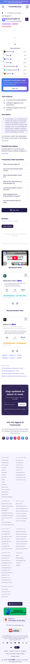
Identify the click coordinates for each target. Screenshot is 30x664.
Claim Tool (15, 88)
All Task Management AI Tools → (11, 370)
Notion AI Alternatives (21, 543)
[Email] (15, 643)
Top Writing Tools (6, 531)
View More (5, 140)
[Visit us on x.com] (3, 438)
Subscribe (22, 404)
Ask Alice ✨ (19, 562)
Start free (23, 1)
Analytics (18, 565)
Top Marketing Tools (6, 541)
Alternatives (6, 501)
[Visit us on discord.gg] (7, 438)
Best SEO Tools (5, 558)
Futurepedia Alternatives (8, 515)
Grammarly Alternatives (7, 513)
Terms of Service (6, 489)
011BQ (26, 659)
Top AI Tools (6, 528)
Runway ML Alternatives (21, 548)
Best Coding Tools (6, 560)
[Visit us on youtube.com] (19, 438)
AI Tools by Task (21, 457)
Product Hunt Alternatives (8, 524)
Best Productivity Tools (7, 572)
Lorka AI (19, 355)
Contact (11, 651)
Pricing (3, 482)
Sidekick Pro (5, 357)
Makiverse (4, 355)
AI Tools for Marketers (21, 516)
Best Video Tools (6, 565)
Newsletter (4, 472)
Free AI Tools (5, 465)
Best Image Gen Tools (7, 562)
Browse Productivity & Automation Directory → (15, 376)
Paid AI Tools (5, 596)
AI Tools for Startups (21, 520)
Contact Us (4, 484)
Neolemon (12, 357)
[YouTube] (11, 647)
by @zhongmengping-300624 (9, 297)
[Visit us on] (26, 438)
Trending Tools (5, 462)
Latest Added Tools (21, 560)
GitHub (3, 479)
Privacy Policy (5, 492)
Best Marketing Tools (7, 567)
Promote (17, 651)
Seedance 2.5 (12, 355)
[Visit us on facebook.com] (23, 438)
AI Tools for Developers (22, 518)
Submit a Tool (5, 487)
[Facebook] (19, 642)
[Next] (17, 303)
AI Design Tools (19, 467)
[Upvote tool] (25, 275)
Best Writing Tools (6, 555)
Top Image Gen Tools (7, 536)
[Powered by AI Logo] (15, 6)
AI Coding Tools (19, 462)
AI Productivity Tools (21, 477)
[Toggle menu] (3, 6)
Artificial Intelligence (6, 26)
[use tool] (26, 19)
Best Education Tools (7, 582)
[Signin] (27, 6)
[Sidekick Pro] (5, 320)
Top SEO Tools (5, 543)
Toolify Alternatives (6, 522)
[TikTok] (26, 642)
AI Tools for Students (21, 513)
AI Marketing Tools (20, 472)
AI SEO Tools (19, 470)
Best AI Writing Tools (21, 506)
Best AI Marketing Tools (21, 508)
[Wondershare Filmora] (5, 276)
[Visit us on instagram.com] (15, 438)
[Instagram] (23, 642)
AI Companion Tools (21, 479)
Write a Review (7, 226)
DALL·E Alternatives (20, 546)
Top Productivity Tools (7, 548)
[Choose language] (17, 647)
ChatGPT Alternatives (7, 503)
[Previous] (13, 303)
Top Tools (4, 467)
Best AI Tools (19, 503)
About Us (4, 477)
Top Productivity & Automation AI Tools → (13, 373)
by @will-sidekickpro (7, 345)
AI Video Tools (19, 465)
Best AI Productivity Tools (22, 511)
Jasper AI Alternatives (21, 536)
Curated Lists (6, 552)
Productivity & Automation (14, 13)
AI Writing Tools (19, 460)
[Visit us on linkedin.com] (11, 438)
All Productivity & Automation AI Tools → (13, 368)
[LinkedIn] (11, 642)
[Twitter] (3, 642)
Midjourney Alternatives (7, 506)
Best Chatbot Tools (6, 580)
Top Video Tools (5, 538)
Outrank (6, 651)
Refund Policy (5, 494)
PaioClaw (19, 357)
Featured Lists (20, 528)
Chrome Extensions (6, 23)
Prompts (4, 474)
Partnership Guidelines (7, 496)
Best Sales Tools (6, 577)
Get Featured (5, 460)
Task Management (6, 16)
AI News (3, 470)
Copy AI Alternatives (21, 538)
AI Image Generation (21, 474)
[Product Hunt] (15, 619)
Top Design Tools (6, 546)
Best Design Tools (6, 570)
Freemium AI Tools (6, 591)
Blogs (17, 555)
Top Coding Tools (6, 534)
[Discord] (7, 643)
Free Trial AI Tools (6, 594)
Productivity (15, 23)
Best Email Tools (6, 575)
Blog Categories (20, 558)
